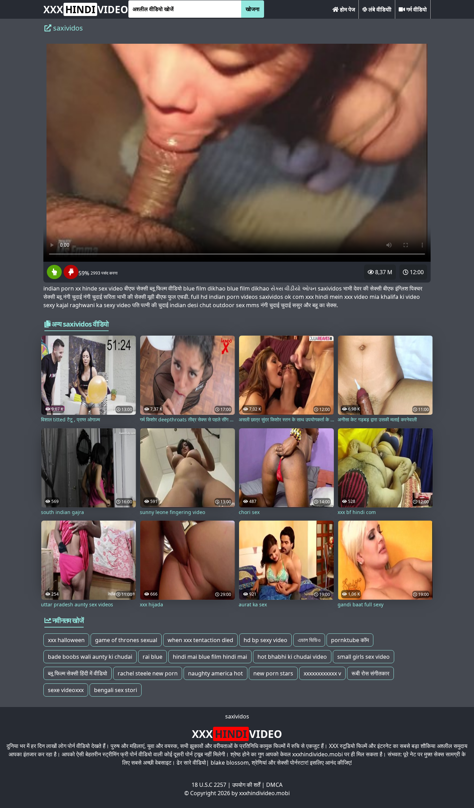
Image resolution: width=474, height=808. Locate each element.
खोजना (253, 9)
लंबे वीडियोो (379, 9)
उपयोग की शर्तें (246, 785)
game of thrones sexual (126, 640)
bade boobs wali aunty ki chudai (90, 656)
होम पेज (347, 9)
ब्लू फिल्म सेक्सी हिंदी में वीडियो (77, 673)
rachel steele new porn (148, 673)
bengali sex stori (115, 690)
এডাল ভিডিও (309, 640)
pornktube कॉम (350, 640)
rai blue (152, 656)
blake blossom (230, 762)
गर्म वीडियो (416, 9)
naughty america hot (215, 673)
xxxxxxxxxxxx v (322, 673)
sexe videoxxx (66, 690)
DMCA (274, 785)
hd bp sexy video (265, 640)
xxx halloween (66, 640)
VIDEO (85, 9)
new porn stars (273, 673)
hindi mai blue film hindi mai (210, 656)
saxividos (237, 716)
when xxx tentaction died (200, 640)
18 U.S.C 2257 (209, 785)
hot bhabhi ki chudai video (292, 656)
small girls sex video (363, 656)
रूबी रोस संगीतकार (370, 673)
